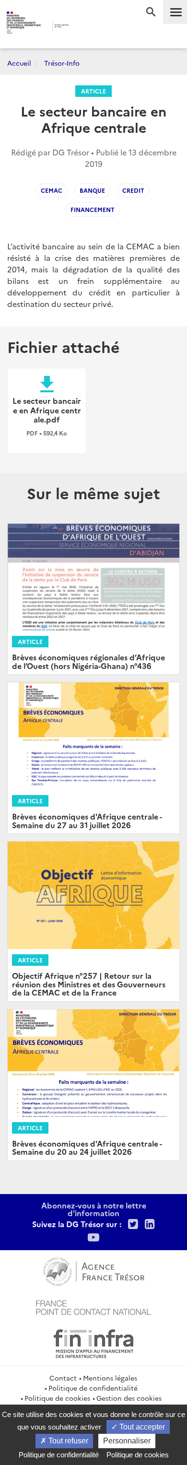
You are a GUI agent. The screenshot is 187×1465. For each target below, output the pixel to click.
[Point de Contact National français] (93, 1306)
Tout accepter (141, 1427)
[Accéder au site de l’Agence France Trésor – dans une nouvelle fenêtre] (93, 1270)
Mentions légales (110, 1378)
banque (92, 190)
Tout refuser (67, 1441)
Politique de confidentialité (93, 1388)
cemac (51, 190)
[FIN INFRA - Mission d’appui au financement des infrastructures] (93, 1342)
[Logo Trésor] (83, 26)
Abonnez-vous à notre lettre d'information (93, 1209)
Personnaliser (127, 1441)
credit (133, 190)
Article (93, 91)
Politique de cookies (57, 1398)
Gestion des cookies (129, 1398)
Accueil (19, 63)
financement (92, 209)
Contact (63, 1378)
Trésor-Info (62, 63)
